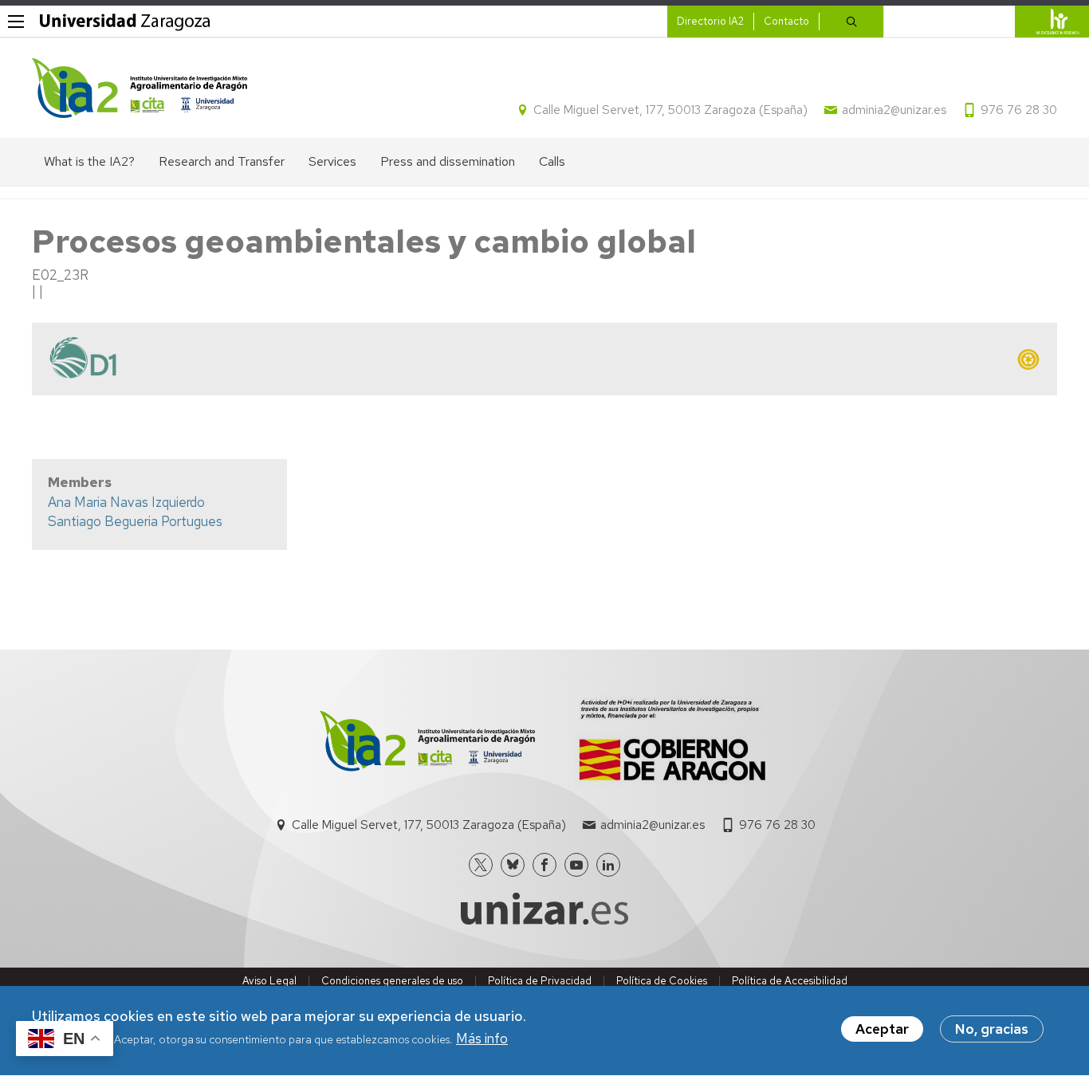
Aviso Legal (269, 981)
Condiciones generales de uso (392, 981)
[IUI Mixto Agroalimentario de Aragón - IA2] (139, 88)
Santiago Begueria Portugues (135, 521)
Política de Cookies (661, 981)
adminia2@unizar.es (894, 110)
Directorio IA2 (710, 21)
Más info (482, 1039)
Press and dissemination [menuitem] (447, 161)
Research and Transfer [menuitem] (222, 161)
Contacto (786, 21)
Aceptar (882, 1029)
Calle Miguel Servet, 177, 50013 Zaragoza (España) (670, 110)
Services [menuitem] (332, 161)
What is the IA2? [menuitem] (89, 161)
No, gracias (991, 1029)
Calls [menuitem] (552, 161)
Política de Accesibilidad (789, 981)
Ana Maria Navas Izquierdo (126, 502)
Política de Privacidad (540, 981)
